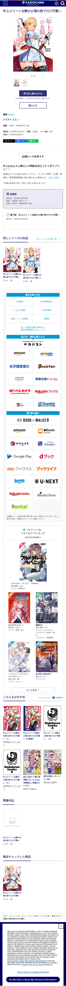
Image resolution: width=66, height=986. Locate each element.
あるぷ (15, 119)
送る (34, 141)
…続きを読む (53, 177)
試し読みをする (34, 93)
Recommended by (45, 698)
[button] (55, 84)
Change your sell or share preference (36, 964)
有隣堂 (47, 319)
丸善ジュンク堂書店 (19, 319)
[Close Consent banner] (61, 926)
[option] (13, 827)
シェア (22, 141)
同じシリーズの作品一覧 (47, 239)
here (20, 942)
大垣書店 (19, 301)
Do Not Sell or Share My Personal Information (26, 961)
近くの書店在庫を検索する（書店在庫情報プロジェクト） (33, 328)
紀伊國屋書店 (46, 301)
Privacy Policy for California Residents (33, 972)
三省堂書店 (47, 310)
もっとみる (31, 690)
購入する (33, 105)
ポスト (10, 141)
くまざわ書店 (19, 310)
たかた (11, 114)
